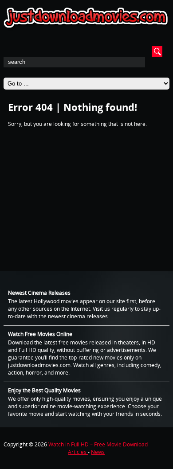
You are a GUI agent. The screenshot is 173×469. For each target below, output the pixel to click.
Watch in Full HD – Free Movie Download (98, 444)
